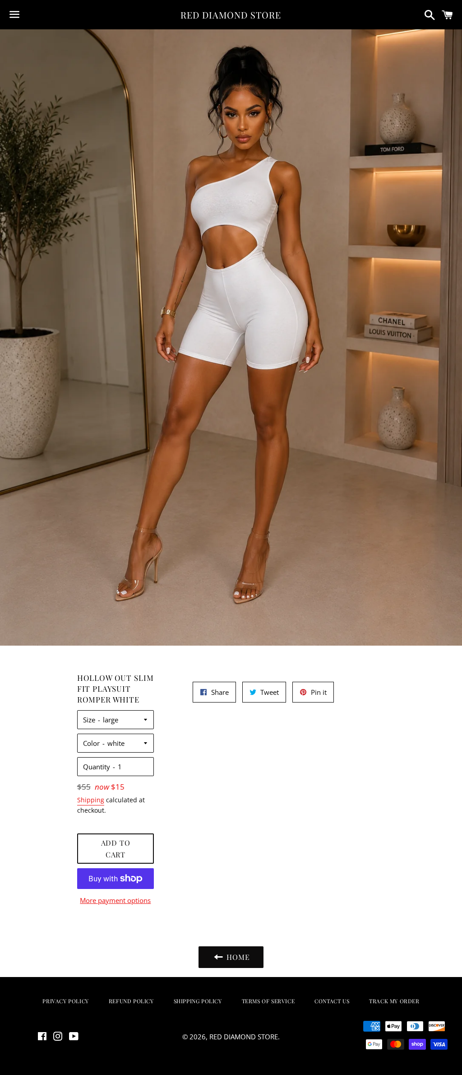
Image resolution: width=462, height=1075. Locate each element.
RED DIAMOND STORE (230, 15)
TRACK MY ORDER (394, 1001)
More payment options (115, 900)
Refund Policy (131, 1001)
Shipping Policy (198, 1001)
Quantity (96, 766)
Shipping (90, 800)
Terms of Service (268, 1001)
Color (91, 743)
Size (89, 719)
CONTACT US (331, 1001)
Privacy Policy (65, 1001)
